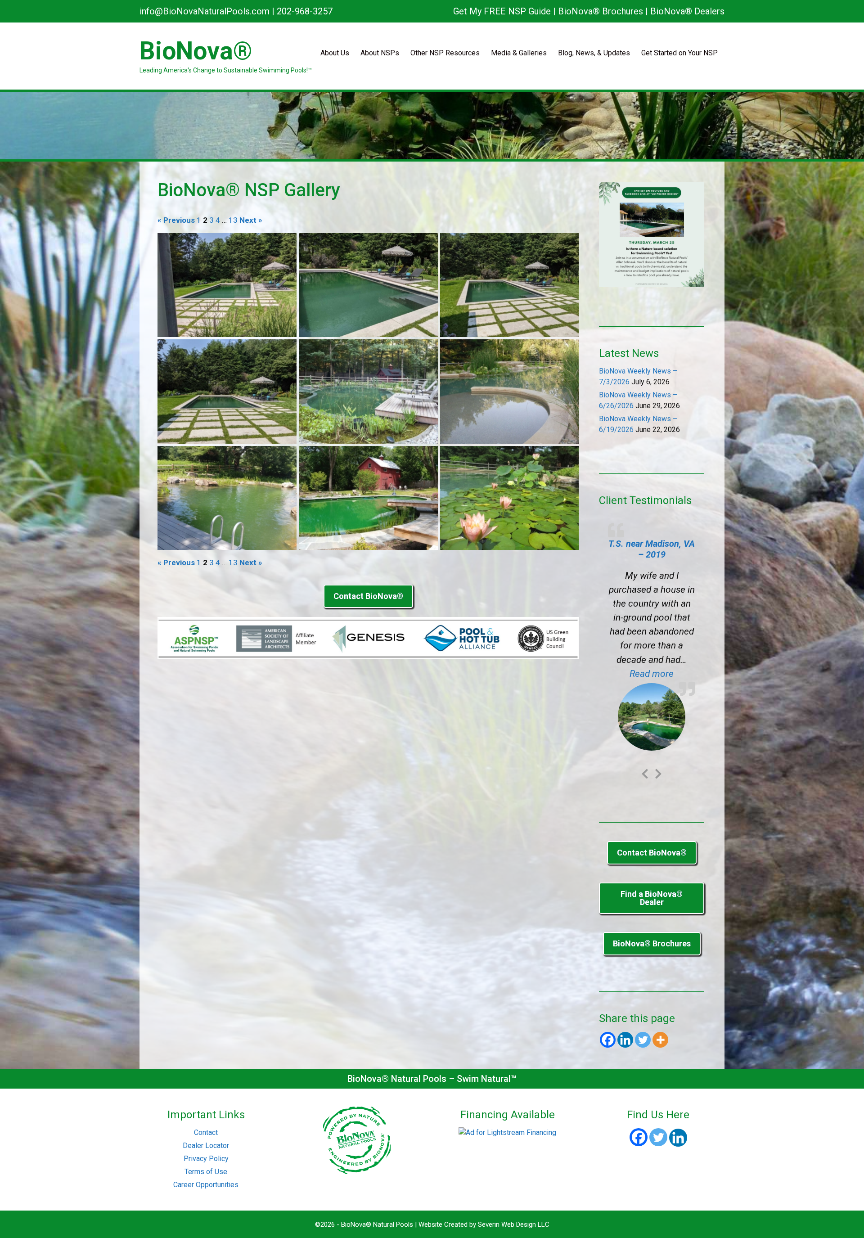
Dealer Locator (206, 1083)
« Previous (176, 220)
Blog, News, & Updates (594, 53)
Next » (250, 220)
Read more (662, 673)
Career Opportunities (205, 1122)
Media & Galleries (519, 53)
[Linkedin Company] (678, 1076)
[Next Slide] (658, 710)
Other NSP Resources (445, 53)
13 (233, 220)
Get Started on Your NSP (679, 53)
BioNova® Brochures (600, 11)
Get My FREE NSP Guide (502, 11)
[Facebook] (608, 978)
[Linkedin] (625, 978)
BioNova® (196, 50)
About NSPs (379, 53)
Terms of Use (205, 1109)
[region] (432, 125)
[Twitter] (643, 978)
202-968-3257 (305, 11)
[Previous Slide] (644, 710)
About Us (334, 53)
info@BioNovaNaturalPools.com (205, 11)
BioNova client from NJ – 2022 (652, 549)
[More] (660, 978)
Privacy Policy (206, 1096)
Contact (206, 1070)
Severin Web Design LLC (513, 1162)
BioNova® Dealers (687, 11)
